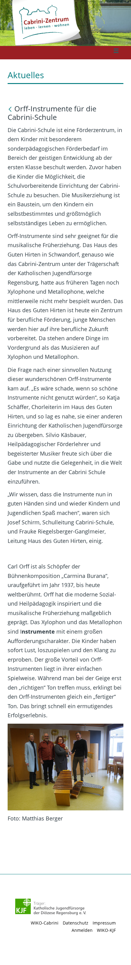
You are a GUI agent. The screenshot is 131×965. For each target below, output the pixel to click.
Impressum (104, 923)
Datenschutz (75, 923)
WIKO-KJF (106, 930)
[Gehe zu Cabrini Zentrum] (63, 22)
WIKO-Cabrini (44, 923)
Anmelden (82, 930)
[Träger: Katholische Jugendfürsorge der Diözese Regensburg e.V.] (50, 907)
